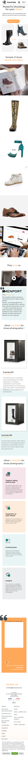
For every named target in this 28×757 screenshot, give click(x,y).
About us (4, 706)
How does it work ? (6, 713)
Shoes (15, 714)
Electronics (17, 706)
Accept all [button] (14, 753)
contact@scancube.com (14, 688)
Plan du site (4, 738)
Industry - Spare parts (19, 724)
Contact (3, 736)
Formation (4, 730)
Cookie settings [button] (6, 753)
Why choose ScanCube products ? (7, 709)
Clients (3, 733)
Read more (5, 750)
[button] (5, 662)
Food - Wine (17, 721)
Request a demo (13, 21)
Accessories (5, 727)
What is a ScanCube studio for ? (7, 717)
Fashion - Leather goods (20, 711)
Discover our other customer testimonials (15, 666)
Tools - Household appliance (18, 718)
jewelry (16, 709)
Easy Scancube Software (5, 721)
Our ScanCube (5, 725)
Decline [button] (21, 753)
